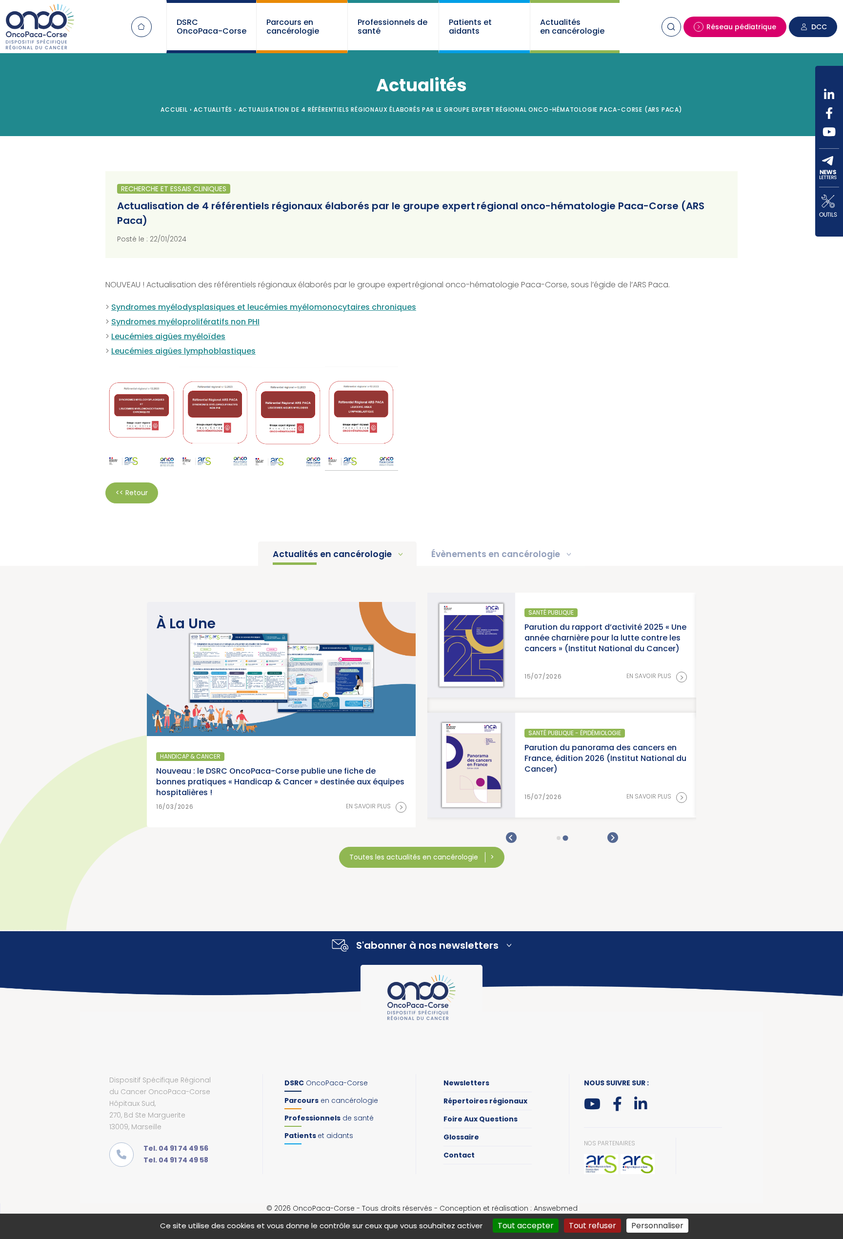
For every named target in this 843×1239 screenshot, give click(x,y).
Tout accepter (526, 1225)
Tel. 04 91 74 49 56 (175, 1148)
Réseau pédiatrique (741, 27)
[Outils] (829, 206)
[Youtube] (829, 131)
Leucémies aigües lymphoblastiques (183, 351)
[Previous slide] (511, 837)
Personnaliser (657, 1225)
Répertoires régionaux (485, 1101)
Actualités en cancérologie (572, 27)
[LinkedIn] (829, 94)
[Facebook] (829, 113)
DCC (819, 27)
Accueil (141, 27)
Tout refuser (592, 1225)
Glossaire (461, 1137)
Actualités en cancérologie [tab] (333, 554)
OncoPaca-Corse (326, 1083)
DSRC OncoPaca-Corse (211, 27)
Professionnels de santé (392, 27)
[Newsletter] (829, 168)
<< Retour (132, 493)
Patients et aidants (470, 27)
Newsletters (466, 1083)
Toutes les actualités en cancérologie (414, 857)
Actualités (213, 109)
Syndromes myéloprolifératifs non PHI (185, 321)
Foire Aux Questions (480, 1119)
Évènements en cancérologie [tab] (496, 554)
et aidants (318, 1135)
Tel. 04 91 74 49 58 (175, 1160)
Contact (459, 1155)
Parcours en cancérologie (292, 27)
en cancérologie (331, 1100)
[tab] (559, 838)
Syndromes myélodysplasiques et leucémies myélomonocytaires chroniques (263, 307)
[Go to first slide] (612, 837)
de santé (329, 1118)
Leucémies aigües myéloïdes (168, 336)
